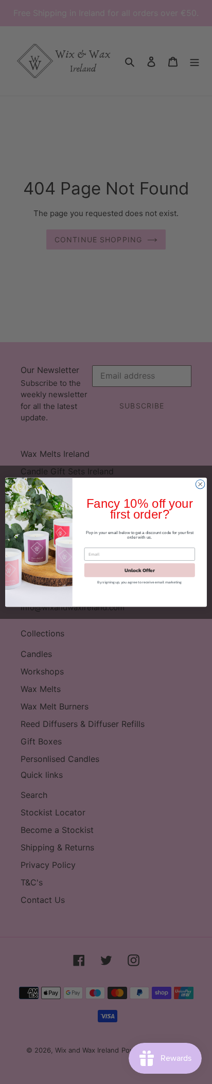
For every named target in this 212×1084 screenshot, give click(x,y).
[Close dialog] (200, 484)
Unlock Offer (140, 570)
